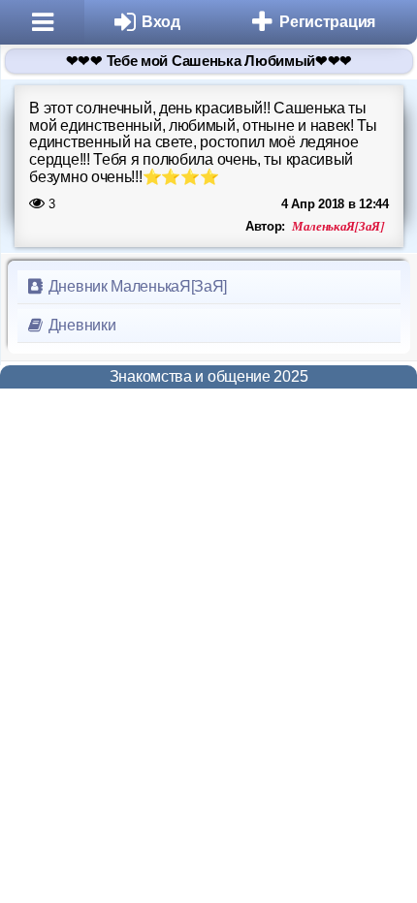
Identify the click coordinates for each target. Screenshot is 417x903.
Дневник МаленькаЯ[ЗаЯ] (136, 286)
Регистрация (327, 22)
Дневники (80, 325)
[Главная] (42, 22)
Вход (161, 22)
